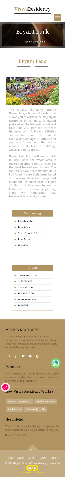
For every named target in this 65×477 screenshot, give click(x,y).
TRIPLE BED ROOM (27, 275)
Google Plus (16, 356)
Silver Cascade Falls (28, 233)
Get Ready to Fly (36, 409)
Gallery (31, 458)
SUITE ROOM (25, 281)
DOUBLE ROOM (26, 293)
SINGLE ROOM (25, 287)
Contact (54, 458)
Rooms (42, 458)
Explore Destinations (19, 401)
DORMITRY (24, 305)
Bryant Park (39, 41)
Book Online (14, 409)
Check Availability (45, 401)
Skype (37, 356)
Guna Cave (23, 245)
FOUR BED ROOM (27, 299)
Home (27, 41)
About (20, 458)
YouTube (30, 356)
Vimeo (23, 356)
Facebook (9, 356)
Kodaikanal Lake (26, 221)
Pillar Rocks (24, 239)
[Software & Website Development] (33, 468)
